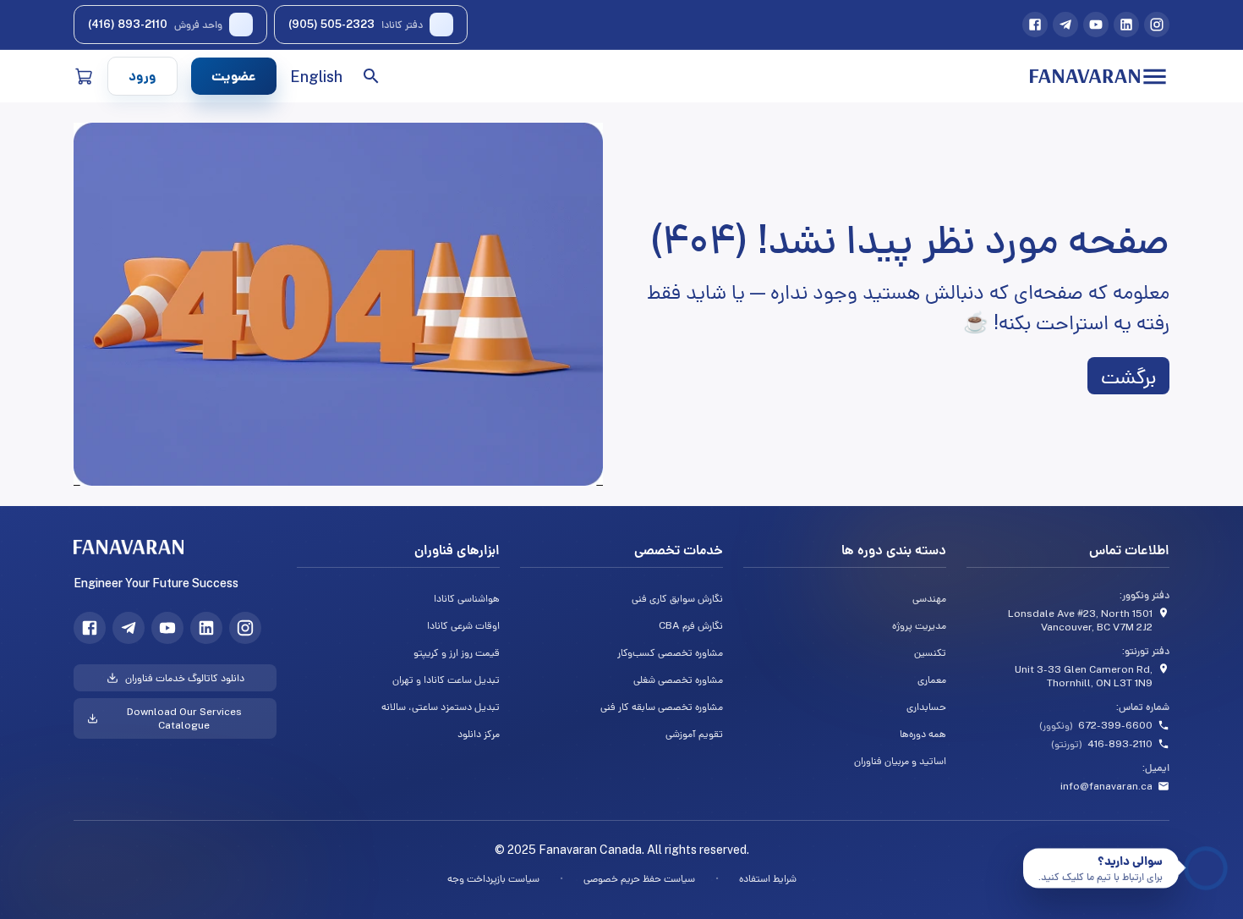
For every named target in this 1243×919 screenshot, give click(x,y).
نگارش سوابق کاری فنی (677, 598)
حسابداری (926, 707)
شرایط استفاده (768, 878)
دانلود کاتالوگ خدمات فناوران (184, 678)
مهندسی (929, 598)
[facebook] (1035, 24)
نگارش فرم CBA (691, 625)
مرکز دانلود (478, 734)
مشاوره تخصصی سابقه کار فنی (661, 707)
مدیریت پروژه (919, 625)
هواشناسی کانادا (467, 598)
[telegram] (1065, 24)
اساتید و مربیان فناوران (900, 761)
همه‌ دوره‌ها (923, 734)
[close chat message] (1029, 855)
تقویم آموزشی (694, 734)
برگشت (1128, 376)
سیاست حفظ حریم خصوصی (639, 878)
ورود (142, 76)
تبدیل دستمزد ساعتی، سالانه (440, 707)
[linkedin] (1126, 24)
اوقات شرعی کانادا (463, 625)
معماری (931, 679)
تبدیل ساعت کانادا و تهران (446, 679)
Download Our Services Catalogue (184, 718)
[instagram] (1156, 24)
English (316, 76)
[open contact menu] (1205, 868)
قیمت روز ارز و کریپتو (456, 652)
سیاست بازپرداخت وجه (493, 878)
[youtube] (1096, 24)
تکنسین (930, 652)
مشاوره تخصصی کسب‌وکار (670, 652)
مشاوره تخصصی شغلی (678, 679)
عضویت (233, 76)
